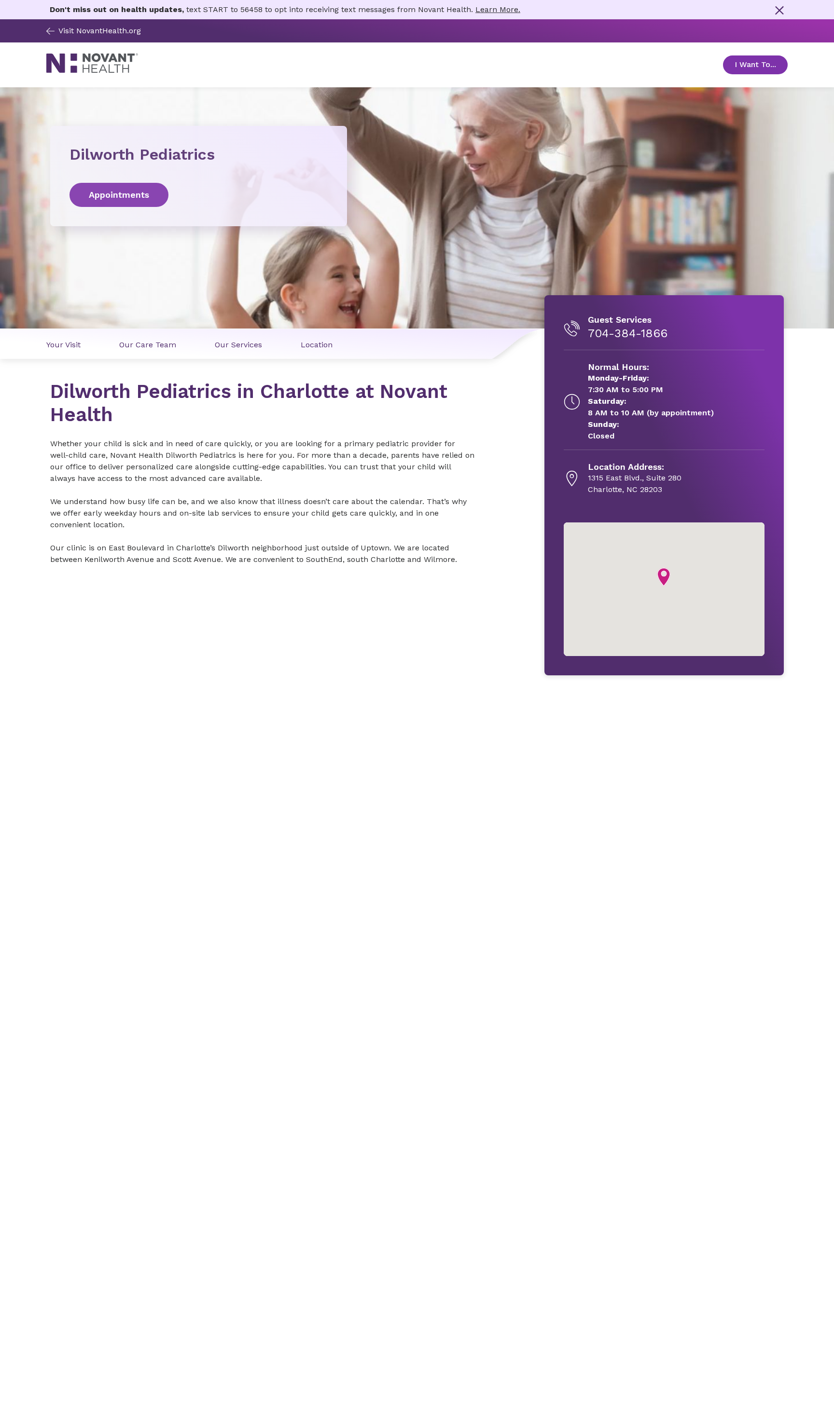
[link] (199, 195)
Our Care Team (147, 344)
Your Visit (63, 344)
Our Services (238, 344)
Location (317, 344)
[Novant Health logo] (92, 70)
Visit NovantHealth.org (99, 30)
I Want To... (761, 64)
